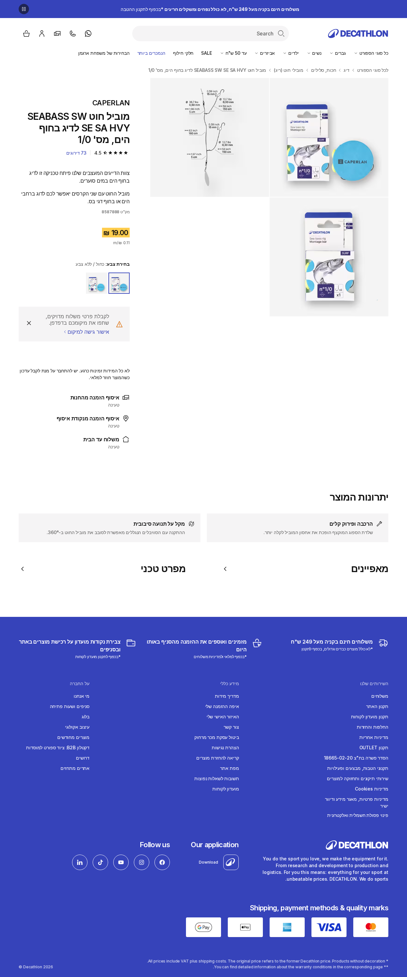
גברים (340, 53)
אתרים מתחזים (74, 768)
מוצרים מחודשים (73, 737)
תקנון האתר (377, 706)
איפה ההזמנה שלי (222, 706)
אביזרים (267, 53)
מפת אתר (229, 768)
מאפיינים (369, 568)
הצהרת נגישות (225, 747)
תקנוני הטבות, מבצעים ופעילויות (357, 768)
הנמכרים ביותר (151, 53)
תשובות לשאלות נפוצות (216, 778)
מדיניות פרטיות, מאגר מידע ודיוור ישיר (356, 802)
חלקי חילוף (183, 53)
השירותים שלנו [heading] (374, 683)
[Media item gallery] (269, 197)
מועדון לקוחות (225, 788)
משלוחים (379, 696)
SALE (206, 53)
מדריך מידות (227, 696)
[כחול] (96, 283)
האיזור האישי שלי (223, 716)
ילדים (293, 53)
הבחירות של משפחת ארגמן (104, 53)
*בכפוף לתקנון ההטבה (210, 9)
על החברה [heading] (79, 683)
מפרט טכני (163, 568)
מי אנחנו (81, 696)
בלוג (85, 716)
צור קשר (231, 727)
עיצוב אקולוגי (77, 727)
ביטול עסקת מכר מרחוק (216, 737)
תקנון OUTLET (373, 747)
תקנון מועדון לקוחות (369, 716)
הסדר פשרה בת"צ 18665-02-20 (356, 758)
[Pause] (24, 9)
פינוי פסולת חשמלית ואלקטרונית (357, 815)
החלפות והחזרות (372, 727)
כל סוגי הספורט (373, 53)
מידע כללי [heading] (229, 683)
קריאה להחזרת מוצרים (217, 758)
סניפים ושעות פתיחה (69, 706)
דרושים (82, 758)
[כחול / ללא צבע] (119, 283)
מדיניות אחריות (373, 737)
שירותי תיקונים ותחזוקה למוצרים (357, 778)
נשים (316, 53)
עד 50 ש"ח (235, 53)
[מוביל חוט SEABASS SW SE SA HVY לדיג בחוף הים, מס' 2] (329, 137)
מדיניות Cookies (371, 788)
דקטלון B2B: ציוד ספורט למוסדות (57, 747)
